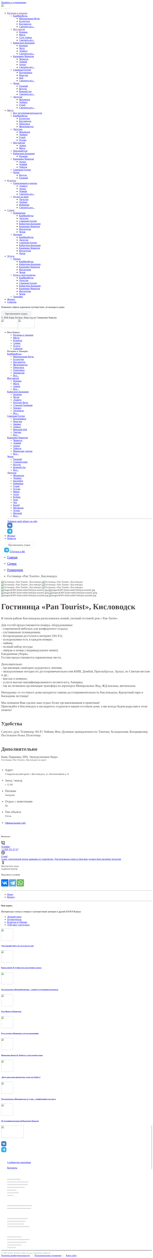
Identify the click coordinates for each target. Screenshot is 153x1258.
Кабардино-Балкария (24, 43)
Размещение (19, 213)
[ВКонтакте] (4, 882)
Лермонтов (19, 373)
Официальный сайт (15, 823)
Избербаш (24, 205)
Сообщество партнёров (19, 1162)
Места (10, 110)
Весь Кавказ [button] (13, 332)
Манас (16, 491)
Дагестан (17, 97)
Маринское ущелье (22, 451)
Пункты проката (15, 1222)
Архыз (22, 64)
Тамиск (17, 427)
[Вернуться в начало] (5, 8)
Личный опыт (14, 916)
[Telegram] (12, 882)
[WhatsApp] (20, 882)
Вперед (11, 897)
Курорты (11, 180)
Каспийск (18, 481)
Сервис (11, 210)
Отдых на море (21, 196)
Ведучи (23, 88)
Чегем (16, 397)
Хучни (16, 510)
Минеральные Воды (29, 18)
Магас (22, 34)
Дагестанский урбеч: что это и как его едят (17, 946)
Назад (10, 894)
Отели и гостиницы (17, 1217)
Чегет (22, 48)
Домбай (23, 61)
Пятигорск (24, 124)
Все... (16, 375)
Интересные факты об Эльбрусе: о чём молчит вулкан (22, 1055)
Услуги (10, 256)
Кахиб (16, 505)
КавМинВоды (20, 16)
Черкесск (23, 59)
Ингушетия (19, 29)
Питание (17, 234)
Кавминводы (13, 1178)
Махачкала (24, 99)
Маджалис (18, 508)
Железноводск (26, 126)
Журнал (11, 299)
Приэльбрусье (20, 151)
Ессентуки (24, 21)
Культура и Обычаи (17, 922)
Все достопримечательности (27, 113)
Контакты (12, 1168)
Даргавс (17, 432)
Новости (11, 538)
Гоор (15, 499)
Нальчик (23, 45)
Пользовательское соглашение (48, 1255)
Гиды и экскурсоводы (24, 275)
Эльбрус (23, 51)
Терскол (17, 408)
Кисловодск (25, 24)
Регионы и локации (17, 13)
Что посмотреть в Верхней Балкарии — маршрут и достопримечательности (29, 989)
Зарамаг (17, 424)
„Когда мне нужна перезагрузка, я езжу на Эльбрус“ (21, 1077)
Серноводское (20, 462)
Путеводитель (14, 919)
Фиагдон (23, 75)
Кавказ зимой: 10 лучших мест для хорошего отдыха (21, 968)
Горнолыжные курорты (25, 183)
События (11, 302)
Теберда (23, 167)
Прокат (17, 259)
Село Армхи (25, 37)
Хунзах (22, 140)
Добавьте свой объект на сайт (22, 521)
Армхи (22, 145)
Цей (21, 78)
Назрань (23, 32)
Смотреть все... (27, 26)
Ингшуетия (25, 229)
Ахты (16, 494)
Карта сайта (71, 1255)
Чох (15, 502)
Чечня (16, 83)
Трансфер (18, 296)
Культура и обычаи (16, 1241)
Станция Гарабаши (23, 405)
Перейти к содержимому (13, 2)
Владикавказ (25, 72)
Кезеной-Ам (25, 91)
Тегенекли (18, 410)
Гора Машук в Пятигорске (11, 1011)
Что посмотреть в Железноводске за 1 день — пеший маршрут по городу (28, 1099)
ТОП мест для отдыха (18, 925)
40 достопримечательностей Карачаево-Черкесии (20, 1121)
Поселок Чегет (20, 402)
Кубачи (16, 497)
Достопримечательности (19, 1204)
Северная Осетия (22, 70)
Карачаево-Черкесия (23, 56)
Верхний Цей (20, 429)
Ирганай (17, 513)
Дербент (23, 102)
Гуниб (22, 105)
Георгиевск (19, 370)
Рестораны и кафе (16, 1220)
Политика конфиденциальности (15, 1255)
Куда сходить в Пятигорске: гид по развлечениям (20, 1033)
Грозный (23, 86)
